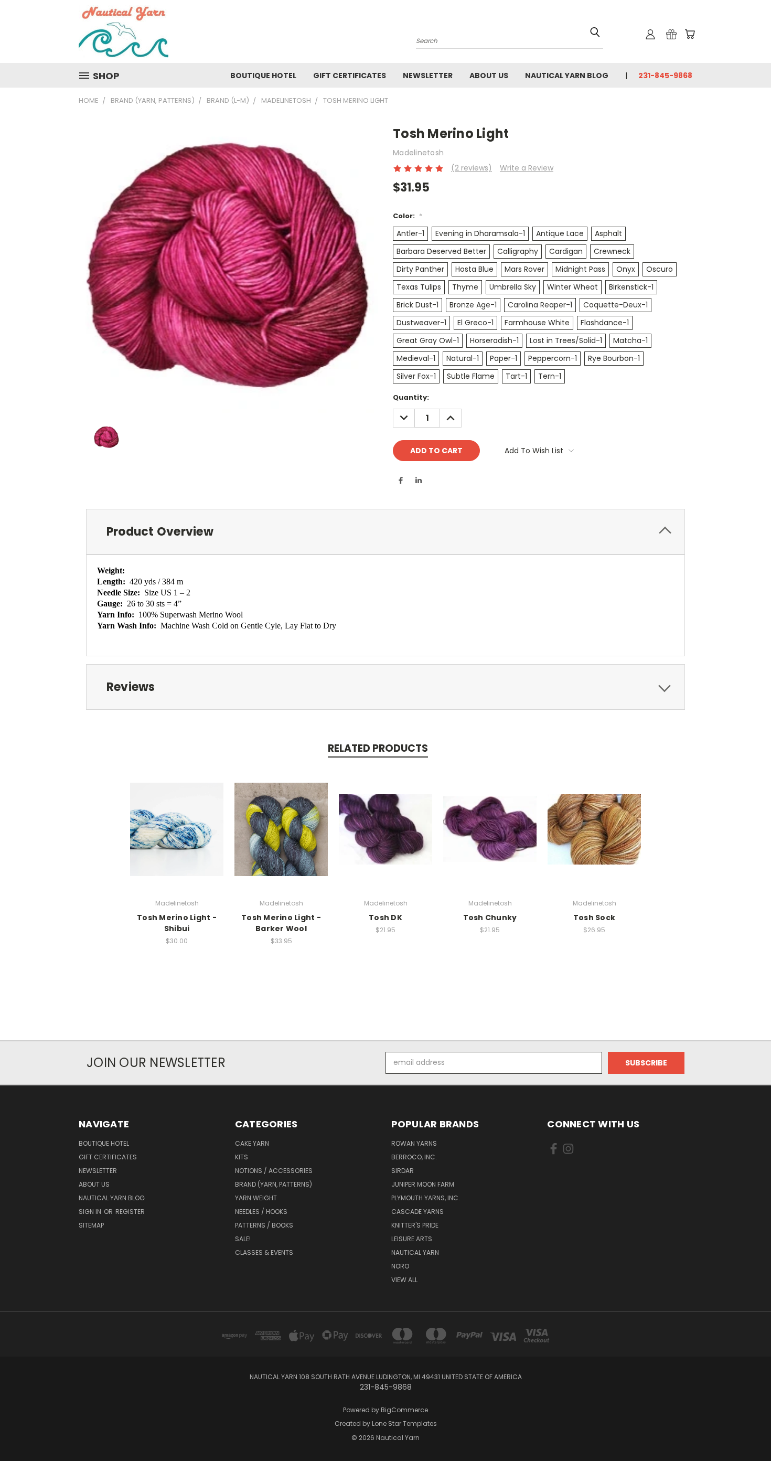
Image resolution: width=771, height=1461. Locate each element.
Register (130, 1211)
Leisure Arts (411, 1238)
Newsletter (428, 75)
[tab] (385, 531)
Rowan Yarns (414, 1143)
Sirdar (402, 1170)
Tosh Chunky (490, 917)
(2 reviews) (471, 168)
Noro (400, 1266)
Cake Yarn (252, 1143)
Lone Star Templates (404, 1423)
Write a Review (526, 168)
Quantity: (411, 397)
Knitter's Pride (414, 1225)
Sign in (91, 1211)
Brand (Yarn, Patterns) (273, 1184)
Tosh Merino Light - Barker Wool (281, 923)
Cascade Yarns (417, 1211)
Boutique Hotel (263, 75)
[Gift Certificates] (671, 34)
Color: (407, 216)
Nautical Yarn (415, 1252)
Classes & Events (264, 1252)
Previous (743, 1428)
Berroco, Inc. (414, 1157)
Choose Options (177, 837)
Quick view (177, 818)
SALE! (243, 1238)
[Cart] (689, 34)
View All (404, 1279)
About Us (488, 75)
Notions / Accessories (274, 1170)
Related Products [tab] (378, 748)
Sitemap (91, 1225)
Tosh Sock (594, 917)
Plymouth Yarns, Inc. (425, 1197)
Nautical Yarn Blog (566, 75)
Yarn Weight (256, 1197)
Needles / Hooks (261, 1211)
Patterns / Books (264, 1225)
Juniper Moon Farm (422, 1184)
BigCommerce (404, 1409)
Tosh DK (385, 917)
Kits (241, 1157)
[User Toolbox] (650, 34)
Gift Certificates (349, 75)
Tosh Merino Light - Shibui (177, 923)
